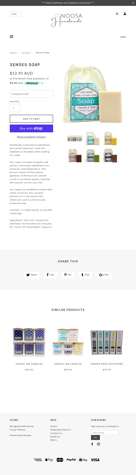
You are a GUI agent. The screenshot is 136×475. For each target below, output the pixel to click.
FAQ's (53, 440)
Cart (123, 37)
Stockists (55, 436)
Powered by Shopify (20, 435)
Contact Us (56, 433)
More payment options (31, 136)
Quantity (14, 101)
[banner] (68, 20)
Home (13, 52)
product (26, 52)
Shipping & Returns (60, 429)
